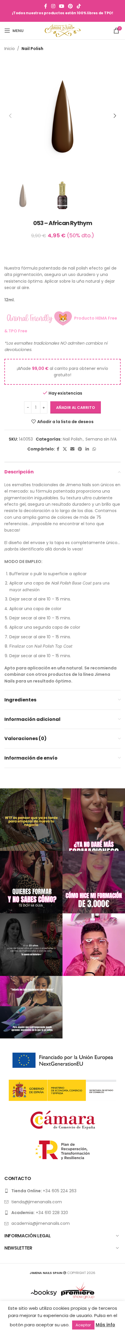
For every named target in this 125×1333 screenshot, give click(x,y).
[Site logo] (63, 30)
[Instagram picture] (31, 819)
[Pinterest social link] (70, 6)
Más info (105, 1325)
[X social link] (65, 449)
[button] (10, 116)
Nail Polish (32, 48)
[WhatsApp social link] (94, 449)
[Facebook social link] (45, 6)
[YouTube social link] (61, 6)
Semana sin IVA (101, 439)
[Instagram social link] (53, 6)
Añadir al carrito (75, 407)
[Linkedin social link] (87, 449)
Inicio (9, 48)
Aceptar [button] (83, 1325)
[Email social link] (72, 449)
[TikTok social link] (79, 6)
